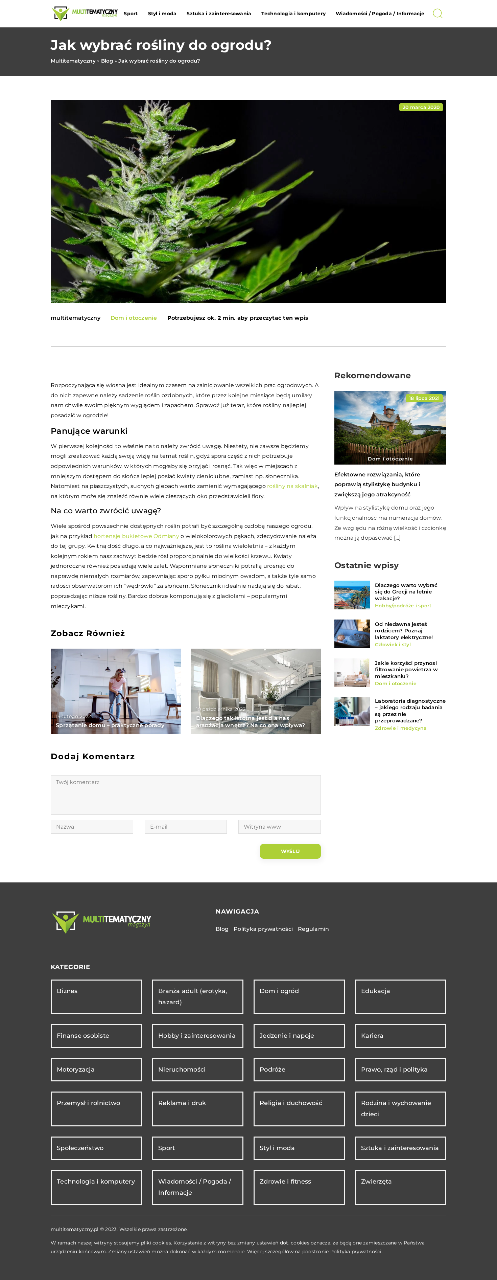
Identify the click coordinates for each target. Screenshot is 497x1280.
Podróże (272, 1069)
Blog (222, 929)
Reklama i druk (182, 1103)
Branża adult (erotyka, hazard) (192, 996)
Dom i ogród (279, 991)
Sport (131, 13)
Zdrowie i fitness (285, 1181)
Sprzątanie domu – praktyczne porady (110, 725)
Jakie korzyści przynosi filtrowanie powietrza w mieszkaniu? (406, 669)
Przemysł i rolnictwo (88, 1103)
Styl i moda (162, 13)
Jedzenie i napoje (287, 1035)
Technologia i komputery (293, 13)
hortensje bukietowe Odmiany (136, 536)
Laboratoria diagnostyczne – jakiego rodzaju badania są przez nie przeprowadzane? (410, 710)
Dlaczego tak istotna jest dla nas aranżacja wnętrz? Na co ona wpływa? (250, 721)
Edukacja (375, 991)
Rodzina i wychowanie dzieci (396, 1108)
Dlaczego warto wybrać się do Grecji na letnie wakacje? (406, 591)
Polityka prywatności (263, 929)
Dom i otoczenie (134, 318)
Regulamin (313, 929)
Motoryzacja (76, 1069)
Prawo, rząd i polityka (394, 1069)
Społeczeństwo (80, 1148)
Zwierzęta (376, 1181)
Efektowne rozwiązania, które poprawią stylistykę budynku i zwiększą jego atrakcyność (377, 484)
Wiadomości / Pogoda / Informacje (380, 13)
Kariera (372, 1035)
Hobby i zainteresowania (197, 1035)
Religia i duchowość (291, 1103)
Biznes (67, 991)
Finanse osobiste (83, 1035)
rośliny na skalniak (292, 486)
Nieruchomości (182, 1069)
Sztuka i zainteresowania (219, 13)
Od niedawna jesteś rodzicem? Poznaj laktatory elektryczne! (404, 630)
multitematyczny (75, 318)
